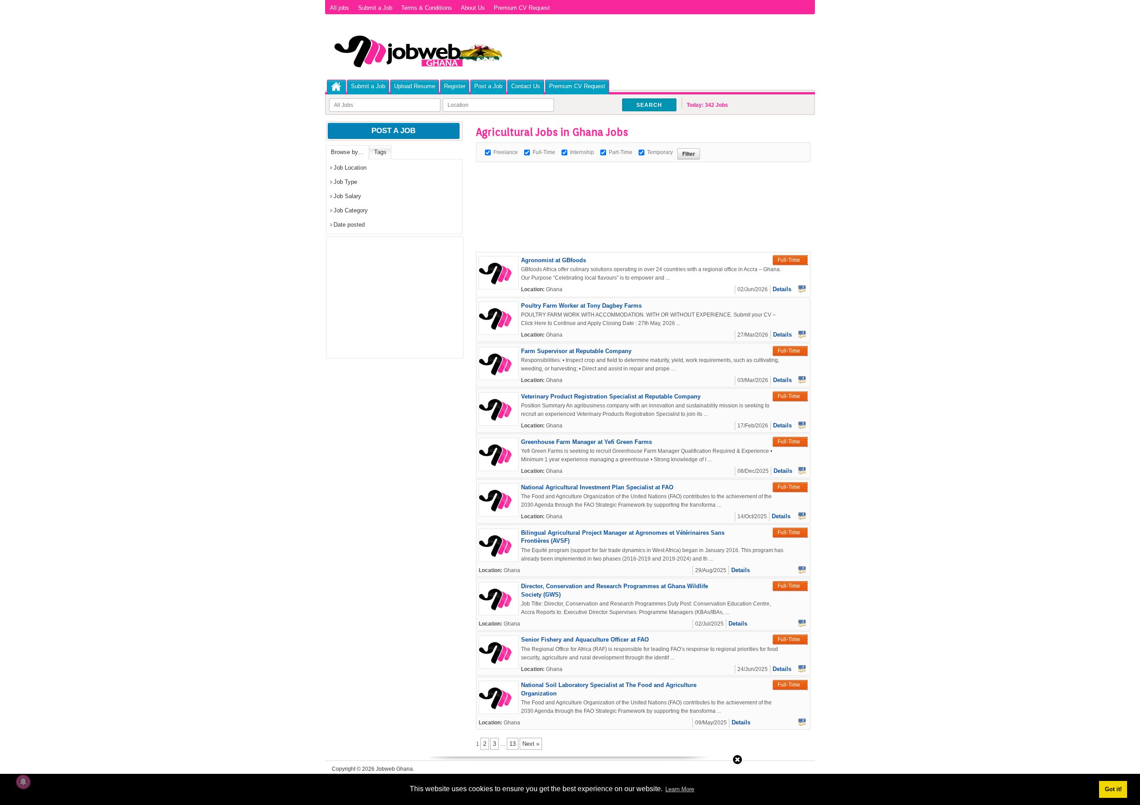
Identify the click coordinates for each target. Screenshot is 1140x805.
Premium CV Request (522, 7)
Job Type (345, 182)
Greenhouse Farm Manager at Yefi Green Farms (586, 442)
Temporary (660, 152)
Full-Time (544, 152)
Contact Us (525, 86)
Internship (582, 152)
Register (454, 86)
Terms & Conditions (426, 7)
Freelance (505, 152)
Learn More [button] (679, 789)
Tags (380, 152)
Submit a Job (375, 7)
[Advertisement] (638, 182)
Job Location (350, 167)
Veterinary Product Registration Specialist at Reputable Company (610, 396)
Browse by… (347, 152)
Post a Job (488, 86)
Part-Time (620, 152)
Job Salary (347, 196)
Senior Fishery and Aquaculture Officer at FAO (585, 639)
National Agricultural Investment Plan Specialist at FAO (597, 487)
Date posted (349, 224)
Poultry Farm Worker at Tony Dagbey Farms (581, 305)
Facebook (802, 289)
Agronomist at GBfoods (553, 260)
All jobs (339, 7)
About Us (473, 7)
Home (336, 86)
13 (512, 743)
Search (649, 105)
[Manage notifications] (23, 782)
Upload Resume (414, 86)
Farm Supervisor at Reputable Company (576, 351)
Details (782, 289)
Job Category (351, 210)
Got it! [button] (1113, 789)
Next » (530, 743)
